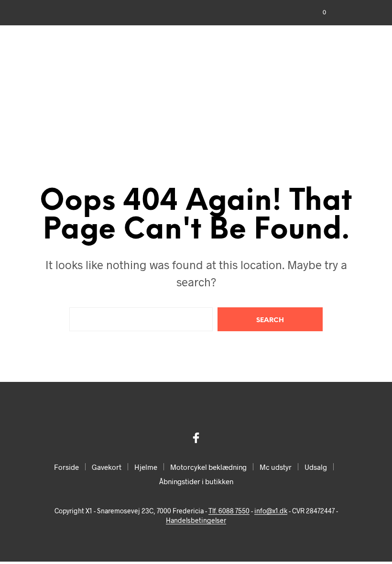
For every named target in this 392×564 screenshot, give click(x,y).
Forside (66, 467)
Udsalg (316, 467)
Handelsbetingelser (196, 520)
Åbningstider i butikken (196, 481)
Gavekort (106, 467)
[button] (318, 12)
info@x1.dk (270, 511)
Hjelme (145, 467)
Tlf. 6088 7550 (229, 511)
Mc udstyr (276, 467)
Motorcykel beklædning (208, 467)
